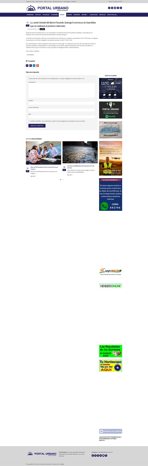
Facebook (27, 65)
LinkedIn (34, 65)
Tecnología (93, 14)
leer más (33, 175)
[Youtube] (115, 8)
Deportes (102, 14)
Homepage (30, 14)
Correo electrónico (33, 107)
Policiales (46, 14)
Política (38, 14)
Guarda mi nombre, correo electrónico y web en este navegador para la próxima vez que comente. (57, 121)
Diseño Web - (58, 464)
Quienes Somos (30, 1)
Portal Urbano (33, 29)
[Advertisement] (110, 46)
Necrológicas (67, 1)
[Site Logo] (47, 8)
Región (69, 14)
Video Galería (39, 1)
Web (29, 114)
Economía (54, 14)
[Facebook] (109, 8)
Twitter (30, 65)
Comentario (32, 82)
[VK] (121, 8)
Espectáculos (112, 14)
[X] (112, 8)
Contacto (73, 1)
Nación (84, 14)
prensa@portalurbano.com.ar (105, 452)
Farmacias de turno (58, 1)
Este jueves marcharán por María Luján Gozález (80, 179)
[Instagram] (118, 8)
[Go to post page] (43, 152)
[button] (121, 15)
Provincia (76, 14)
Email (37, 65)
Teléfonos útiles (48, 1)
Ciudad (62, 14)
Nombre (30, 100)
